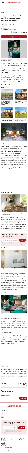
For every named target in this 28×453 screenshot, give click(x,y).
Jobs (2, 416)
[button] (3, 2)
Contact (3, 413)
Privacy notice (22, 244)
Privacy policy (4, 415)
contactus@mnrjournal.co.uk (10, 450)
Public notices (4, 417)
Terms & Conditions (6, 412)
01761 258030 (8, 447)
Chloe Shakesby (5, 24)
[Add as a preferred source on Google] (14, 32)
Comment (23, 398)
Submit (22, 240)
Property (3, 12)
